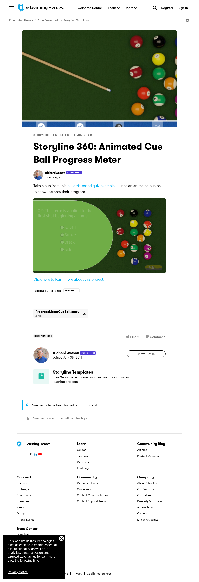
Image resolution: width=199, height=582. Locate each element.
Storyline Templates (76, 20)
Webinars (83, 461)
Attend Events (25, 519)
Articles (142, 449)
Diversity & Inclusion (150, 501)
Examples (23, 501)
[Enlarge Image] (99, 235)
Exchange (23, 489)
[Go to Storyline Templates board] (41, 376)
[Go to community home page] (41, 8)
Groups (21, 513)
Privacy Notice (18, 572)
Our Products (145, 489)
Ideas (20, 507)
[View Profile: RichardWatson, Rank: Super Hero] (38, 175)
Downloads (24, 495)
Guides (81, 449)
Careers (142, 513)
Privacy (77, 573)
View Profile (146, 354)
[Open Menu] (187, 20)
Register (167, 8)
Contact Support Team (91, 501)
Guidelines (84, 489)
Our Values (144, 495)
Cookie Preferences (99, 573)
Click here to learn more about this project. (68, 279)
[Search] (155, 7)
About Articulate (147, 483)
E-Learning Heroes (21, 20)
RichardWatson (55, 172)
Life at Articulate (147, 519)
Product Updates (148, 455)
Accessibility (145, 507)
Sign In (183, 8)
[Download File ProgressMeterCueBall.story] (84, 313)
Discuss (22, 483)
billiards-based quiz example (91, 185)
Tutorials (82, 455)
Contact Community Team (93, 495)
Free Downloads (48, 20)
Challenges (84, 468)
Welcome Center (87, 483)
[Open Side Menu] (11, 8)
